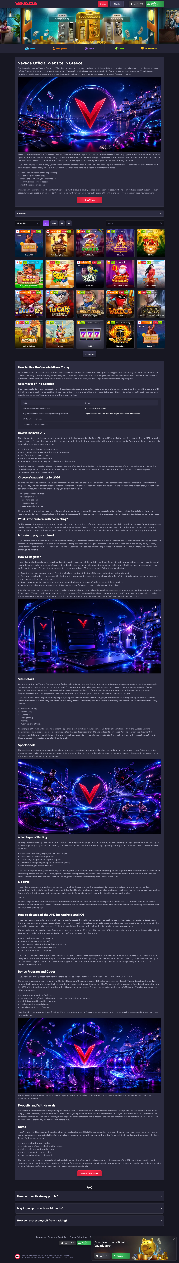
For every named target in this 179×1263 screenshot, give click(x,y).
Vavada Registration (89, 1173)
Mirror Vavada (89, 200)
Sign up (103, 4)
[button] (3, 26)
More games (89, 354)
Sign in (117, 4)
